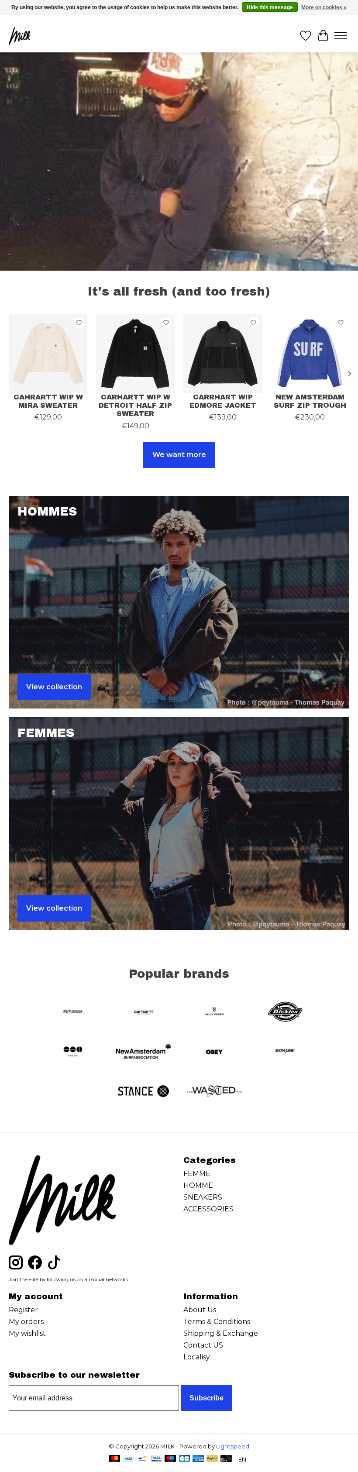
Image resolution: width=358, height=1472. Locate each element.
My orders (26, 1321)
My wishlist (27, 1333)
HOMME (198, 1185)
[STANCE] (143, 1092)
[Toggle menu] (340, 36)
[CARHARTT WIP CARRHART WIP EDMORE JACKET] (222, 353)
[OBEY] (214, 1052)
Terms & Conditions (216, 1321)
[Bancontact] (142, 1459)
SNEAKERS (202, 1197)
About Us (199, 1310)
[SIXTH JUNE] (285, 1052)
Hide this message (270, 7)
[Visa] (128, 1459)
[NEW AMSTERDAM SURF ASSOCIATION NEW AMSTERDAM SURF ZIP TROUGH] (310, 353)
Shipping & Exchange (220, 1333)
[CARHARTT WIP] (143, 1012)
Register (23, 1310)
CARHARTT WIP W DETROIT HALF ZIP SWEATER (135, 405)
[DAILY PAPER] (214, 1012)
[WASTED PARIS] (214, 1092)
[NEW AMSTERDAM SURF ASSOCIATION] (143, 1052)
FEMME (196, 1173)
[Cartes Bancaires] (184, 1459)
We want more (179, 455)
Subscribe (206, 1398)
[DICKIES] (285, 1012)
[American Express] (198, 1459)
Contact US (203, 1345)
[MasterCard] (114, 1459)
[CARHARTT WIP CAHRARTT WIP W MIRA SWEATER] (48, 353)
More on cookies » (324, 7)
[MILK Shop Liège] (19, 36)
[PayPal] (212, 1459)
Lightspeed (232, 1446)
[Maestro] (170, 1459)
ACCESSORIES (208, 1209)
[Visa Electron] (156, 1459)
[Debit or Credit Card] (226, 1459)
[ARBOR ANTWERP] (73, 1012)
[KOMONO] (73, 1052)
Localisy (196, 1357)
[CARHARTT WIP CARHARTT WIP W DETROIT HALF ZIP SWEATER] (135, 353)
